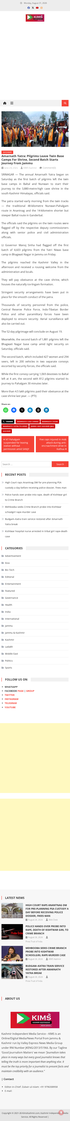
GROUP (30, 690)
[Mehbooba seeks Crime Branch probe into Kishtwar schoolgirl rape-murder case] (12, 953)
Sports (8, 667)
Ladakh (9, 646)
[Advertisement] (35, 72)
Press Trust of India (34, 941)
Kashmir (7, 152)
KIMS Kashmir (30, 167)
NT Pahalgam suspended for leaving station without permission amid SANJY (16, 444)
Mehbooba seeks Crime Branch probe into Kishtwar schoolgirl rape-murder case (33, 509)
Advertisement (13, 555)
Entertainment (13, 583)
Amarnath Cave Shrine (28, 421)
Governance (11, 597)
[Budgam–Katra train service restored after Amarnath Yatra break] (12, 971)
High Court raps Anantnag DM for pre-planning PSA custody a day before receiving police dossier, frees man (36, 485)
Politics (9, 660)
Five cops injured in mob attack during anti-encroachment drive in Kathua (53, 444)
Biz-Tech (9, 569)
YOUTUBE (10, 707)
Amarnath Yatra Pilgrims (15, 426)
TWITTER (9, 694)
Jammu (9, 625)
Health (8, 604)
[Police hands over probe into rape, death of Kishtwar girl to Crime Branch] (12, 931)
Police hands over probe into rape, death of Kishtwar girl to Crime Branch (36, 497)
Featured (10, 590)
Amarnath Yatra (50, 421)
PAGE (21, 690)
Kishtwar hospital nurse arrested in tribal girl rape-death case (36, 534)
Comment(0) (49, 167)
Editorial (9, 576)
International (12, 618)
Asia (7, 562)
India (8, 611)
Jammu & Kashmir (15, 632)
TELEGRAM (11, 703)
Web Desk (53, 919)
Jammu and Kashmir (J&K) (42, 426)
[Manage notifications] (61, 1112)
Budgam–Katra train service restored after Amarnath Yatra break (34, 521)
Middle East (11, 653)
